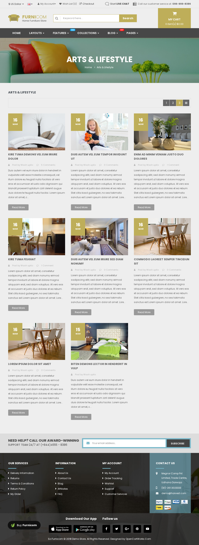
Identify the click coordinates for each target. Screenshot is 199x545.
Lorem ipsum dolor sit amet (29, 364)
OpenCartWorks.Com (138, 539)
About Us (63, 473)
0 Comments (111, 164)
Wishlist (109, 483)
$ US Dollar (15, 4)
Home (88, 67)
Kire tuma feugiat (22, 259)
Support (109, 488)
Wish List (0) (70, 3)
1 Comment (173, 164)
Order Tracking (113, 478)
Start (119, 3)
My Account (112, 473)
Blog (60, 483)
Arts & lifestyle (105, 67)
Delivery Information (22, 473)
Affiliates (63, 488)
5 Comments (48, 164)
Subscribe (177, 443)
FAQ (60, 494)
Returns (14, 478)
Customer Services (116, 494)
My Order (15, 494)
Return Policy (17, 488)
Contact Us (64, 478)
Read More (18, 207)
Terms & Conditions (22, 483)
